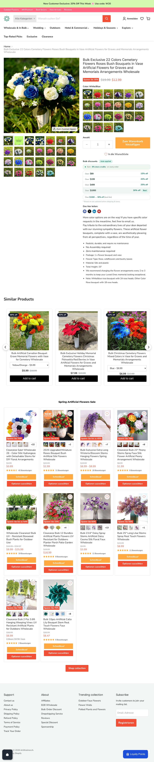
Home (7, 46)
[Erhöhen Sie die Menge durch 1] (109, 144)
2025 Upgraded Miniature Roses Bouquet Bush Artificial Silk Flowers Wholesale (57, 454)
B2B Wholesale (49, 705)
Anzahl (86, 137)
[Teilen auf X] (89, 211)
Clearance (47, 36)
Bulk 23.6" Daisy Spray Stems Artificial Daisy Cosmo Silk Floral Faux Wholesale (92, 537)
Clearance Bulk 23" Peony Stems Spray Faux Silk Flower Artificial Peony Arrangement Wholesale (131, 454)
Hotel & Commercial (76, 28)
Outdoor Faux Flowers (90, 700)
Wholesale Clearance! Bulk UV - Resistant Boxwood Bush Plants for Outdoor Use (21, 537)
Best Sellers (41, 10)
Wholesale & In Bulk (15, 28)
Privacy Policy (11, 709)
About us (8, 705)
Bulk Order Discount (51, 709)
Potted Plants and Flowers (92, 709)
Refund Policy (11, 718)
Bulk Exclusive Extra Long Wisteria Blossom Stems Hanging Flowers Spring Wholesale (94, 454)
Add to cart (29, 378)
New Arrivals (55, 10)
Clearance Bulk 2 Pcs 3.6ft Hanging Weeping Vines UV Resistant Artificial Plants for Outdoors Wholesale (21, 624)
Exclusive (32, 36)
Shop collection (77, 668)
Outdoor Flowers (11, 10)
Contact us (9, 700)
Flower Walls (85, 705)
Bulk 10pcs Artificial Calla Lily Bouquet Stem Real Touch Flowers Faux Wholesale (57, 624)
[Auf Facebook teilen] (84, 211)
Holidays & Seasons (105, 28)
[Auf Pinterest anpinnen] (99, 211)
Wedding (38, 28)
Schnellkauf (21, 476)
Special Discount (49, 722)
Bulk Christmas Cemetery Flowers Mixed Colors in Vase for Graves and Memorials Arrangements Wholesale (127, 358)
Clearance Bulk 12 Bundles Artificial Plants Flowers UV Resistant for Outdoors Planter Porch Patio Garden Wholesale (58, 539)
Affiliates (45, 700)
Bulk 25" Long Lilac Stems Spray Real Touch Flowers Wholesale (131, 536)
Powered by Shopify (13, 753)
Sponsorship (47, 726)
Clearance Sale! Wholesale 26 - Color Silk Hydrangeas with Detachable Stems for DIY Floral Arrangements (21, 454)
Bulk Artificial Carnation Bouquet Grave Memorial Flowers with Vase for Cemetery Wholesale (29, 356)
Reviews (68, 10)
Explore (126, 28)
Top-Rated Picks (13, 36)
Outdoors (55, 28)
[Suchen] (107, 18)
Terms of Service (12, 722)
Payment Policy (12, 726)
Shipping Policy (11, 713)
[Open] (7, 755)
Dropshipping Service (52, 713)
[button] (8, 141)
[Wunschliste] (141, 18)
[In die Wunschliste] (33, 413)
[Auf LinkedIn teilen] (94, 211)
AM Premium (27, 10)
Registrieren (126, 722)
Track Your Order (12, 731)
